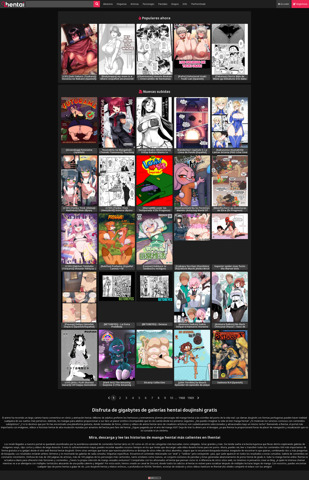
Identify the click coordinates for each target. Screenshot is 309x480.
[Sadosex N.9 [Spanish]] (230, 355)
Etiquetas (122, 3)
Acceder (284, 3)
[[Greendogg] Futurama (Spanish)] (79, 122)
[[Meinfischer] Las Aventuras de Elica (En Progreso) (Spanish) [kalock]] (230, 180)
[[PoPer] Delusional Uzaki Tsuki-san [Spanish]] (192, 49)
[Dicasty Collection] (154, 355)
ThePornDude (198, 3)
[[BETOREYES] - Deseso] (154, 297)
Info (185, 3)
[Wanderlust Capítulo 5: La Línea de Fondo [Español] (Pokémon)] (192, 122)
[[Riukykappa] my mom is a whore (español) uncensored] (117, 49)
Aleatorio (108, 3)
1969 (190, 398)
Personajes (148, 3)
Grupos (175, 3)
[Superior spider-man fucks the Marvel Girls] (230, 238)
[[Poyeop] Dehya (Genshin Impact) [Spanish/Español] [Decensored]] (79, 297)
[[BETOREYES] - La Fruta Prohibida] (117, 297)
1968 (181, 398)
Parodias (162, 3)
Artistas (135, 3)
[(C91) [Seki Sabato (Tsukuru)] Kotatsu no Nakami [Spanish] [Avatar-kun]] (79, 49)
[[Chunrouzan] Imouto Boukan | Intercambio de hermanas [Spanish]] (154, 49)
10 (171, 398)
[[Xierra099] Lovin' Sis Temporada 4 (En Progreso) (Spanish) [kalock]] (154, 180)
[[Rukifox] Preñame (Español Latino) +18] (117, 238)
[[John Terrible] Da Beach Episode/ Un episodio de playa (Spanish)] (192, 355)
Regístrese (301, 3)
